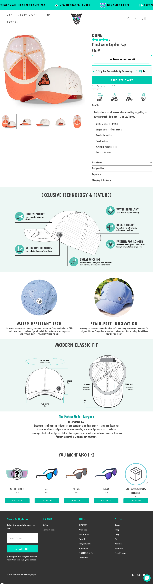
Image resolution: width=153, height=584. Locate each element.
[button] (100, 40)
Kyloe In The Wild (18, 574)
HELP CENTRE (83, 525)
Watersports (118, 543)
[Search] (128, 19)
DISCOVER (11, 22)
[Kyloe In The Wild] (76, 18)
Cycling (117, 534)
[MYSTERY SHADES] (17, 474)
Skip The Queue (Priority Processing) (115, 71)
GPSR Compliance (84, 548)
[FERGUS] (106, 474)
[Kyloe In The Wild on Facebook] (133, 575)
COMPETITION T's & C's (86, 553)
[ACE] (47, 474)
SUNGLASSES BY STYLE (29, 15)
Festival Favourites (120, 553)
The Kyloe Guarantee (85, 543)
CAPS (48, 15)
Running (117, 525)
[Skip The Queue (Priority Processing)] (135, 474)
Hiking (117, 529)
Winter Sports (119, 548)
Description (97, 162)
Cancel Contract (83, 557)
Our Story (46, 525)
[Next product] (147, 482)
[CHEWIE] (76, 474)
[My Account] (135, 19)
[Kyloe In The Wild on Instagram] (138, 575)
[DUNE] (43, 70)
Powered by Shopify (30, 574)
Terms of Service (84, 534)
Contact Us (82, 539)
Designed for (98, 168)
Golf (116, 539)
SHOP (9, 15)
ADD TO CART (17, 501)
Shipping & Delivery (101, 180)
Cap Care (96, 174)
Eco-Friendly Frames (49, 529)
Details (95, 105)
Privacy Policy (83, 529)
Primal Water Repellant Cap (109, 44)
